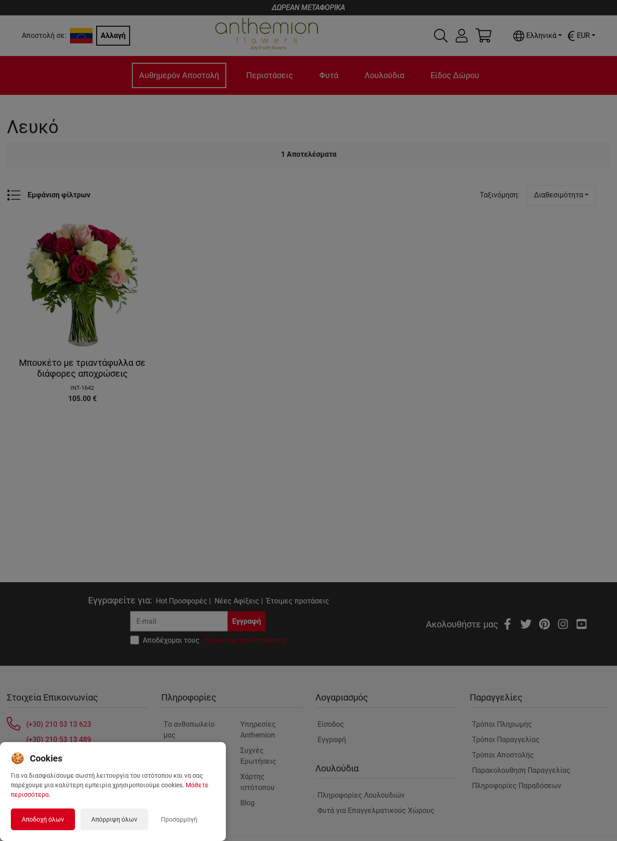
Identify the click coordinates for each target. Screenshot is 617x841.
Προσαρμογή (179, 819)
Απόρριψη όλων (114, 819)
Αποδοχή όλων (43, 819)
